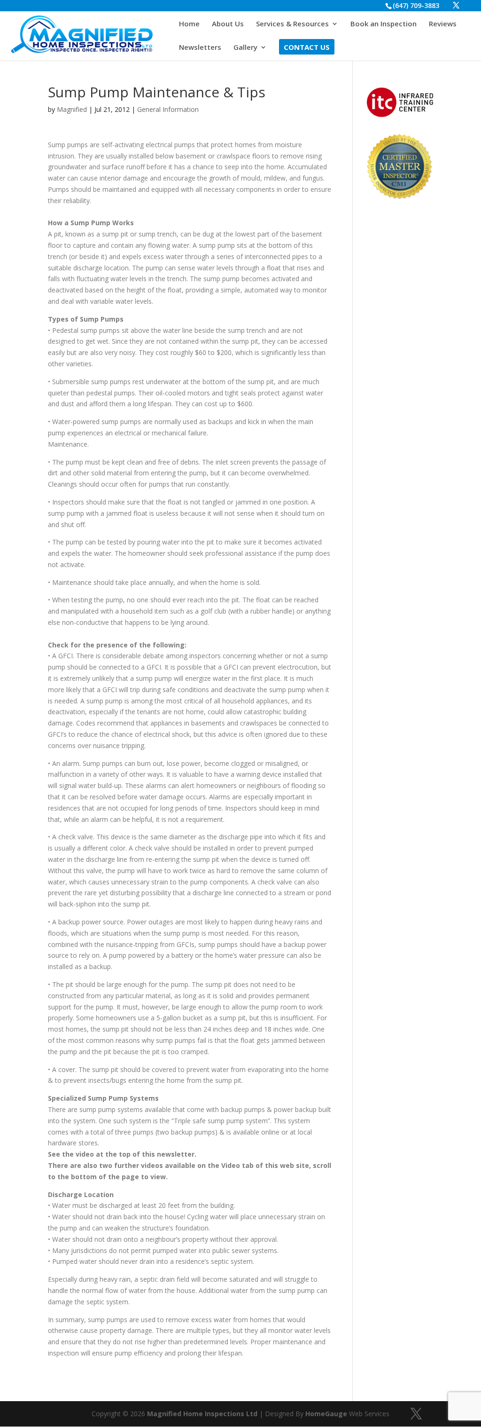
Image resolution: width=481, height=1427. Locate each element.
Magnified (72, 109)
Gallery (245, 48)
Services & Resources (292, 24)
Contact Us (307, 48)
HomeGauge (326, 1413)
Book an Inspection (383, 24)
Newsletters (200, 48)
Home (189, 24)
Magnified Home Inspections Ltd (202, 1413)
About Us (228, 24)
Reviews (443, 24)
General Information (168, 109)
